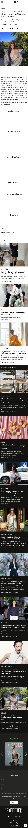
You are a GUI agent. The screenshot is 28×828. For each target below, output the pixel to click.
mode (9, 230)
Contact (14, 820)
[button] (26, 754)
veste (13, 230)
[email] (2, 28)
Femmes (4, 8)
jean (2, 93)
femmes (3, 230)
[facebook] (5, 28)
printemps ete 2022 (7, 232)
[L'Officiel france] (14, 2)
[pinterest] (7, 28)
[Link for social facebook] (12, 817)
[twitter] (12, 28)
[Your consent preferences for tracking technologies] (25, 825)
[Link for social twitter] (9, 817)
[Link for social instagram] (15, 817)
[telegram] (17, 28)
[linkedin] (10, 28)
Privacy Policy (14, 823)
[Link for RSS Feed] (19, 816)
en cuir (9, 93)
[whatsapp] (15, 28)
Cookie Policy (14, 825)
